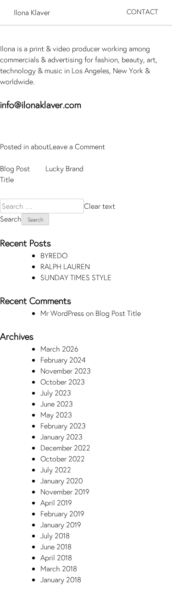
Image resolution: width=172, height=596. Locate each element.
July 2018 (55, 535)
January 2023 (61, 436)
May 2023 (56, 414)
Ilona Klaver (32, 12)
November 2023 (65, 370)
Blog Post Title (118, 313)
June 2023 (56, 403)
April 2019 (56, 502)
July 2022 (55, 469)
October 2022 (62, 458)
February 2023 (63, 425)
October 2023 (62, 381)
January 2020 (61, 480)
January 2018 (60, 579)
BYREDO (53, 255)
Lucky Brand (64, 168)
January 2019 (60, 524)
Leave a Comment (77, 146)
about (40, 146)
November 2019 (64, 491)
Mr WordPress (62, 313)
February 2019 (62, 513)
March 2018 (58, 568)
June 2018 (56, 546)
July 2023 (55, 392)
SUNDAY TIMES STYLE (75, 277)
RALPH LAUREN (65, 266)
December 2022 (65, 447)
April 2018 (56, 557)
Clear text (99, 206)
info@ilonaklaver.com (40, 104)
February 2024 (63, 359)
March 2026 (59, 348)
